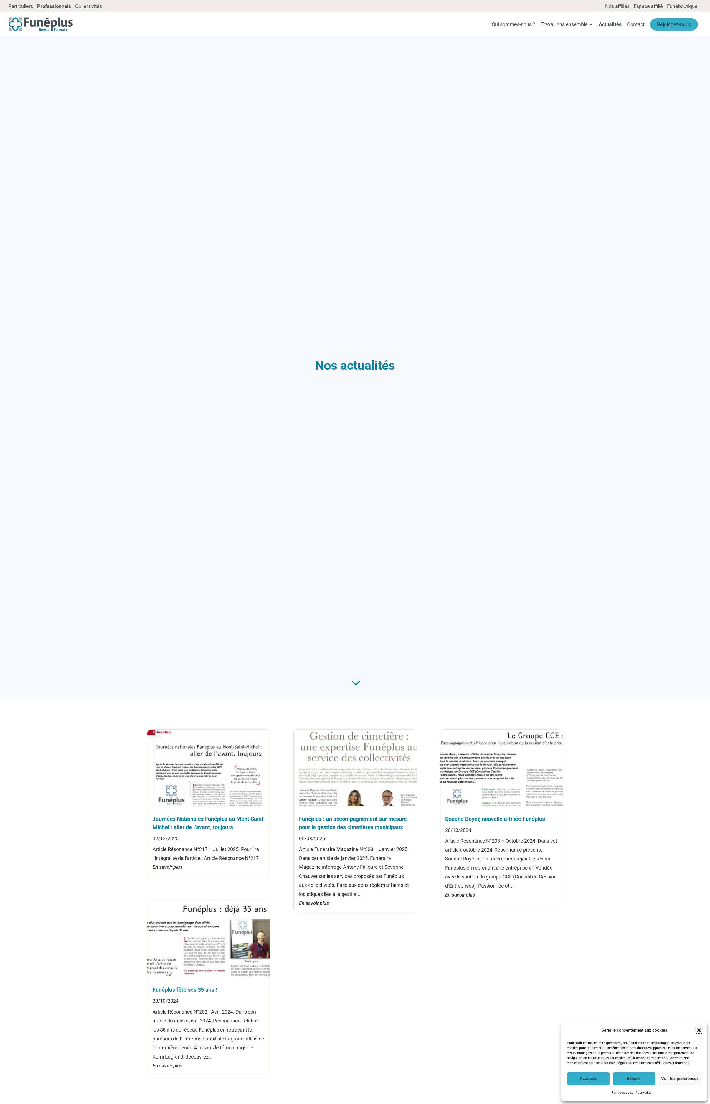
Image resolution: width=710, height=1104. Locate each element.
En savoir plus (167, 867)
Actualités (610, 24)
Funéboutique (682, 6)
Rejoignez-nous (674, 24)
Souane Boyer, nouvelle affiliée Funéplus (495, 819)
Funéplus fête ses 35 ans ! (185, 989)
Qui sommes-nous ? (513, 24)
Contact (636, 24)
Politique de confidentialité (631, 1093)
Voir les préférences (680, 1078)
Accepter (588, 1078)
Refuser (634, 1078)
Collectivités (88, 6)
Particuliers (20, 6)
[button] (699, 1030)
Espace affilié (648, 6)
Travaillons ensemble (564, 24)
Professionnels (54, 6)
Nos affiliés (617, 6)
